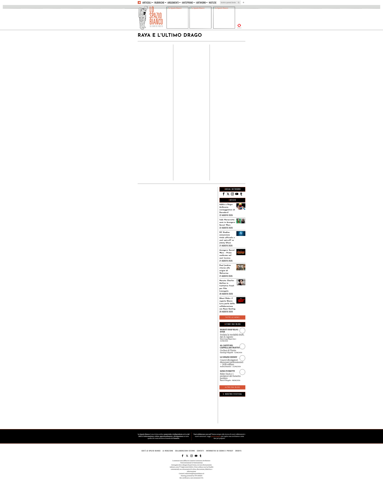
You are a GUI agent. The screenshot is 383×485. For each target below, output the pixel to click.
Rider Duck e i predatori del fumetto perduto (230, 376)
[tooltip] (223, 193)
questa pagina (216, 436)
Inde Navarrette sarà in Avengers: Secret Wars (227, 222)
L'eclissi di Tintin (228, 350)
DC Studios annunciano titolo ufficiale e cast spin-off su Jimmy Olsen (227, 238)
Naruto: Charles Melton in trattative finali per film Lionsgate (226, 286)
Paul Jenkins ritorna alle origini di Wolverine (225, 269)
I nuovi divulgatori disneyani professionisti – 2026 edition (231, 362)
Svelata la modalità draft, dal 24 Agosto (232, 335)
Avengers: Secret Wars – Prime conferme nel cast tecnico (227, 254)
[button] (239, 2)
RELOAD (239, 26)
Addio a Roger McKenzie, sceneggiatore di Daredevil (227, 208)
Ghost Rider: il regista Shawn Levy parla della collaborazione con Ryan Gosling (227, 304)
